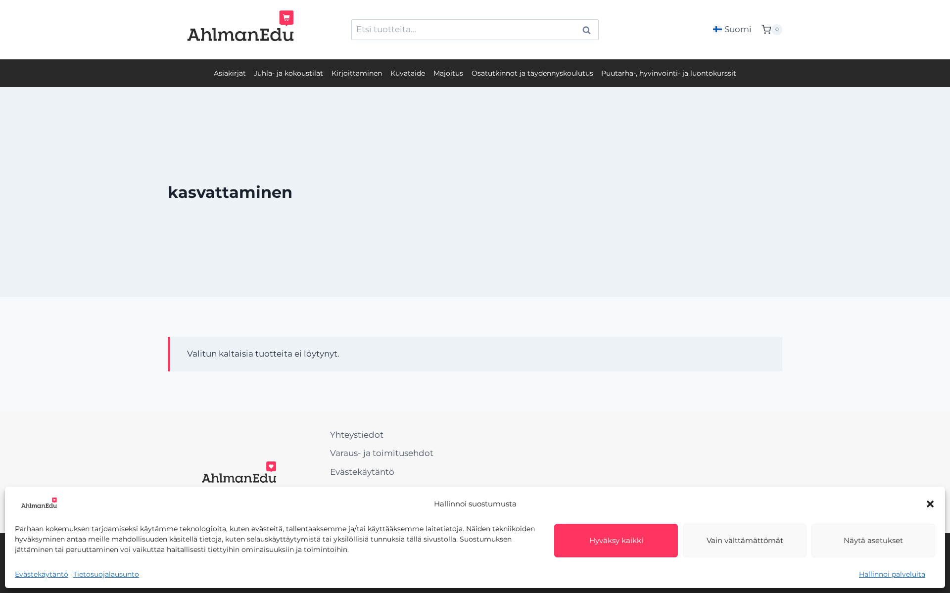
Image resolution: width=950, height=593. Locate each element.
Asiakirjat (230, 73)
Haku (589, 30)
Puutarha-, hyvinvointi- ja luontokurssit (668, 73)
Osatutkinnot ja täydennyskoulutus (532, 73)
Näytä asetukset (873, 540)
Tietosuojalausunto (106, 574)
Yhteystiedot (356, 435)
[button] (930, 504)
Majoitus (448, 73)
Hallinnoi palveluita (892, 574)
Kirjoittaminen (357, 73)
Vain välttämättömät (745, 540)
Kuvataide (407, 73)
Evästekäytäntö (41, 574)
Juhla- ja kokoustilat (288, 73)
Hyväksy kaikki (616, 540)
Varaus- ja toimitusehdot (381, 453)
